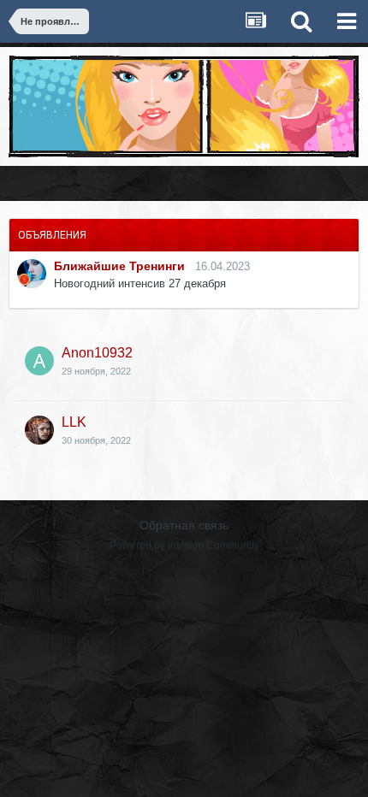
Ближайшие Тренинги (119, 266)
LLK (74, 422)
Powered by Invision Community (184, 546)
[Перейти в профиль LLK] (39, 430)
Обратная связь (184, 525)
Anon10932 (97, 352)
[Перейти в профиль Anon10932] (39, 360)
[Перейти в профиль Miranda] (31, 273)
